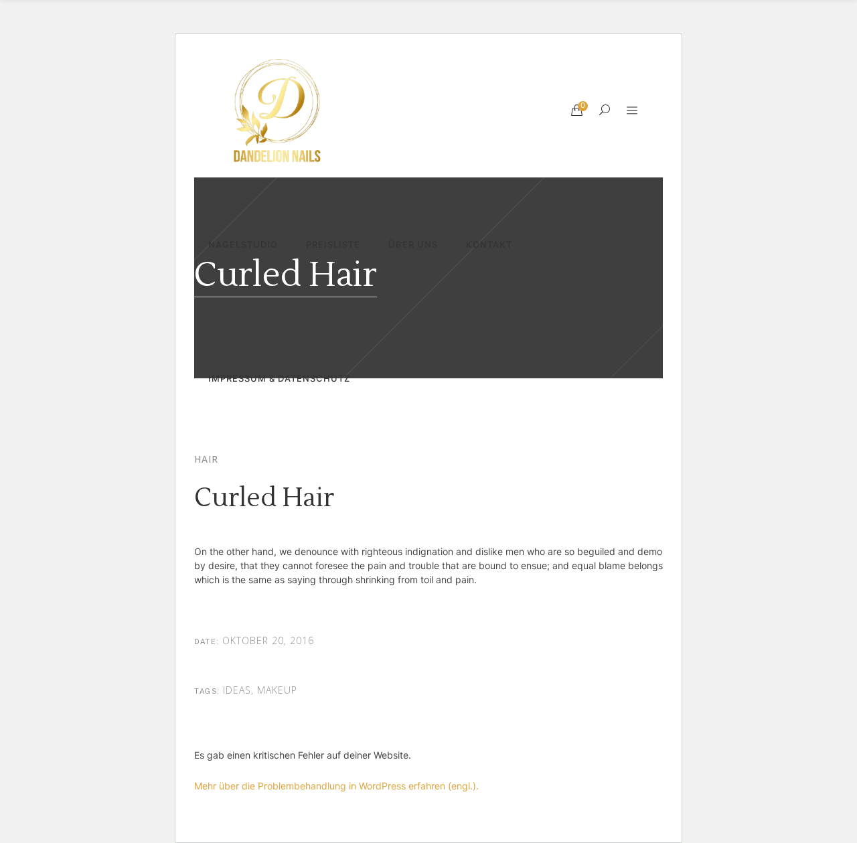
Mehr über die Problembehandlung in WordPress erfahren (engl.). (336, 785)
